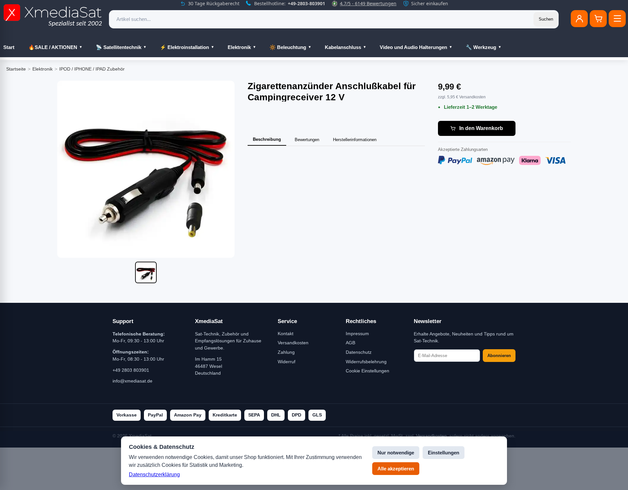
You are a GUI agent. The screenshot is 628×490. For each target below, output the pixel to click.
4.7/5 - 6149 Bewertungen (368, 3)
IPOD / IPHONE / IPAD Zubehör (92, 69)
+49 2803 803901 (131, 370)
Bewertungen (307, 139)
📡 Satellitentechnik (118, 47)
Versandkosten (293, 342)
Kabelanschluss (343, 47)
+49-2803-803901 (306, 3)
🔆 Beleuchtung (288, 47)
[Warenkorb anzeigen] (598, 18)
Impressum (357, 333)
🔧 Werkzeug (481, 47)
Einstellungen (443, 452)
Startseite (16, 69)
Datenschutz (359, 352)
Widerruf (286, 361)
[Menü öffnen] (617, 18)
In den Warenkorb (481, 128)
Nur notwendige (395, 452)
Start (8, 47)
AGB (350, 342)
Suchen (546, 19)
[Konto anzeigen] (579, 18)
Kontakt (285, 333)
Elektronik (239, 47)
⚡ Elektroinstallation (184, 47)
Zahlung (286, 352)
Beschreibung (267, 139)
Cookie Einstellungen (367, 370)
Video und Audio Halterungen (413, 47)
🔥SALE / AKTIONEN (52, 47)
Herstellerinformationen (354, 139)
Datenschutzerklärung (154, 474)
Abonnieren (499, 355)
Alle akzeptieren (395, 468)
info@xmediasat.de (132, 381)
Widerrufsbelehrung (366, 361)
